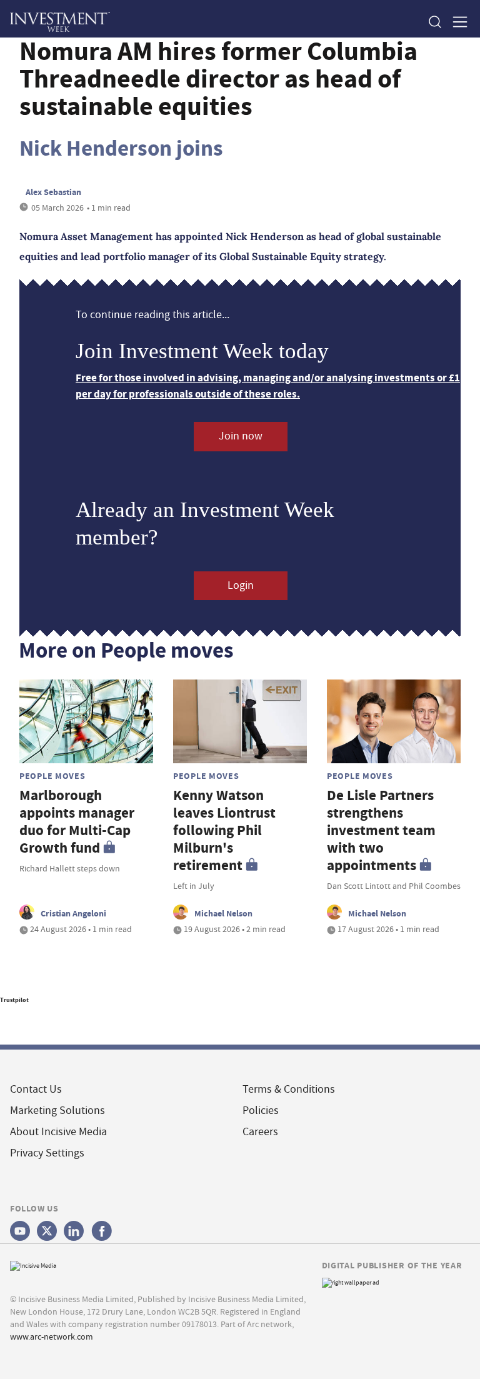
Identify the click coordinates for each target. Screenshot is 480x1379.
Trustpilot (14, 1000)
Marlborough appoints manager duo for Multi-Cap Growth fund (76, 822)
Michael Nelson (223, 913)
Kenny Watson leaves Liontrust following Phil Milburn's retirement (224, 830)
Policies (260, 1110)
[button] (434, 22)
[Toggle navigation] (456, 22)
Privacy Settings (47, 1153)
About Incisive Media (58, 1132)
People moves (52, 776)
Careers (260, 1132)
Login (241, 585)
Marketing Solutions (57, 1110)
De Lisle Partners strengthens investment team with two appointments (381, 830)
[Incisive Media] (33, 1264)
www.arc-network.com (51, 1336)
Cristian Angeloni (73, 913)
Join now (240, 436)
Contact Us (36, 1089)
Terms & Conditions (288, 1089)
